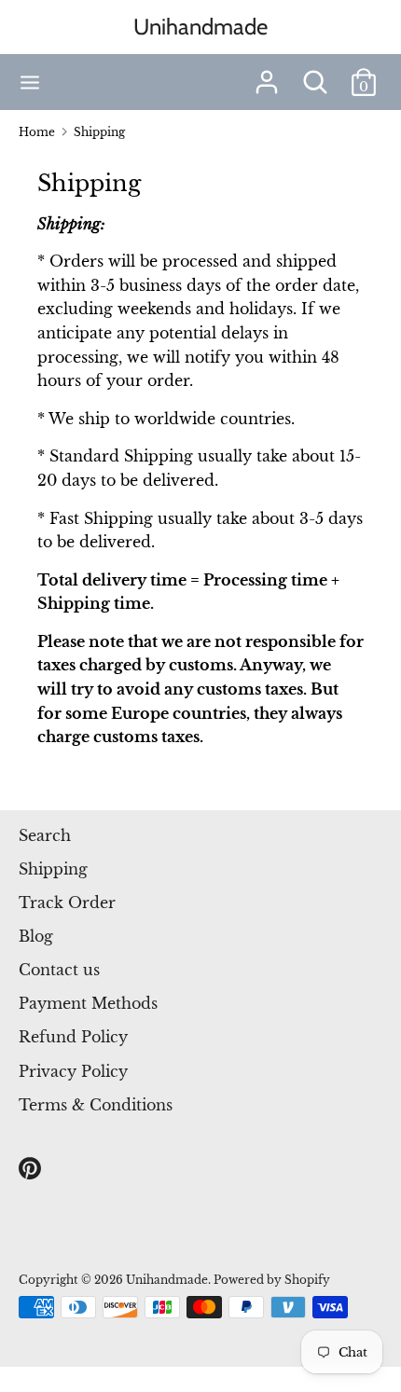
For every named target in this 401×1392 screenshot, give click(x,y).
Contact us (59, 969)
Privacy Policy (73, 1071)
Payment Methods (88, 1003)
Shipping (53, 869)
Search (45, 835)
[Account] (266, 74)
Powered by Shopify (272, 1280)
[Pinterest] (32, 1169)
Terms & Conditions (96, 1105)
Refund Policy (73, 1036)
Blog (36, 936)
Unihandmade (200, 26)
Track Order (67, 902)
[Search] (315, 74)
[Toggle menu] (30, 82)
